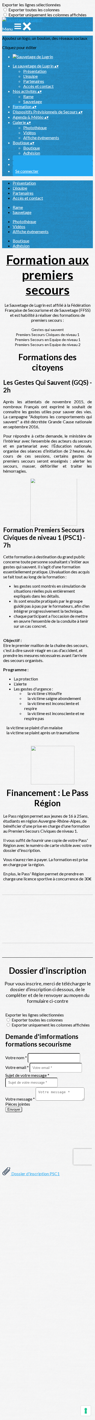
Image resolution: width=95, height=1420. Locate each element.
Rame (28, 96)
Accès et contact (38, 86)
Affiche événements (41, 137)
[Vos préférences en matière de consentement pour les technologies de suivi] (86, 1411)
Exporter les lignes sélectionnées (31, 4)
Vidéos (29, 132)
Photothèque (35, 127)
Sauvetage (32, 101)
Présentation (34, 71)
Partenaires (33, 81)
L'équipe (30, 76)
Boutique (31, 147)
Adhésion (31, 152)
